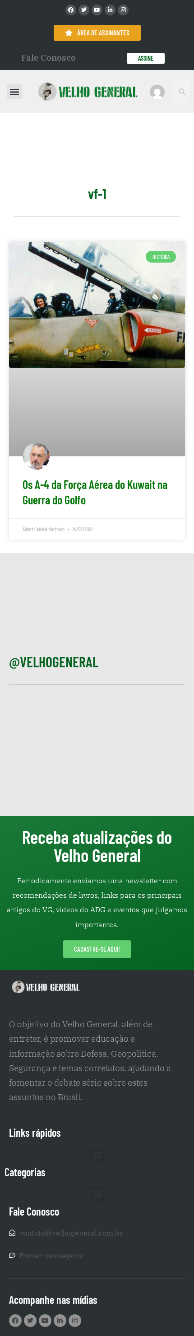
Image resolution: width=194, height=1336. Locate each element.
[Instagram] (123, 10)
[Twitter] (84, 10)
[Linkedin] (110, 10)
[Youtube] (97, 10)
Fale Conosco (48, 57)
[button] (14, 91)
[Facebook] (70, 10)
